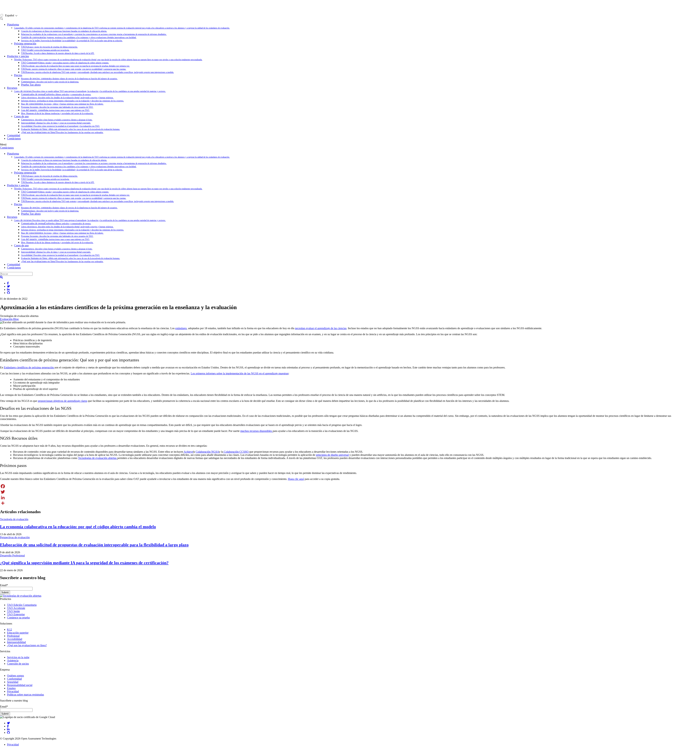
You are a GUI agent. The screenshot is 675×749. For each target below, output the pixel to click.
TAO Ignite (13, 611)
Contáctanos (14, 138)
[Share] (337, 503)
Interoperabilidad (16, 642)
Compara (50, 81)
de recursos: (90, 91)
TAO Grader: (45, 50)
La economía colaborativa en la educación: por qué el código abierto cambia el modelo (78, 526)
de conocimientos (62, 104)
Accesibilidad (14, 639)
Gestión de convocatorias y (78, 37)
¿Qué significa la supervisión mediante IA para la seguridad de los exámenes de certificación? (84, 562)
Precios (18, 75)
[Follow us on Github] (8, 732)
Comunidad (13, 135)
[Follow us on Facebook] (8, 726)
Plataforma (13, 24)
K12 (9, 629)
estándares (181, 328)
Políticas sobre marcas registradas (25, 694)
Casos (56, 119)
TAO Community (65, 62)
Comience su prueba (18, 617)
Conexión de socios (18, 663)
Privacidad (13, 691)
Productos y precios (18, 56)
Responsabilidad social (19, 685)
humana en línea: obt (70, 129)
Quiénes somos (15, 675)
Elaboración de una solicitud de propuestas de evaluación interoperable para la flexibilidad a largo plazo (94, 545)
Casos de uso (21, 116)
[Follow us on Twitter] (8, 723)
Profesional (13, 635)
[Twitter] (337, 492)
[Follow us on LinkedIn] (8, 729)
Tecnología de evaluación (14, 519)
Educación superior (17, 632)
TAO (49, 47)
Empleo (11, 688)
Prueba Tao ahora (31, 84)
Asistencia (12, 660)
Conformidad (14, 678)
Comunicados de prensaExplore (56, 94)
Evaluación (6, 319)
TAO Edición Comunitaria (22, 604)
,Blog (15, 319)
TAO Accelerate (16, 608)
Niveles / (108, 59)
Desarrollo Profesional (12, 555)
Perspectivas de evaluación (15, 537)
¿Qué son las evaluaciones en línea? (62, 132)
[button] (1, 277)
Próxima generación (25, 43)
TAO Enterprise (16, 614)
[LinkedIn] (337, 497)
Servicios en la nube (18, 657)
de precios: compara (69, 78)
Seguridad (12, 681)
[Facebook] (337, 486)
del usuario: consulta (55, 110)
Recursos (12, 87)
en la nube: (72, 40)
